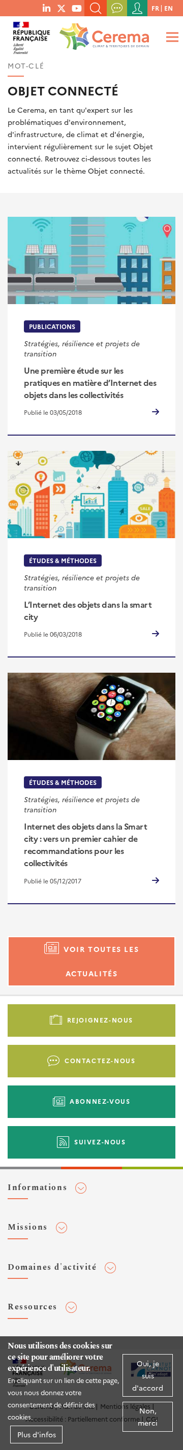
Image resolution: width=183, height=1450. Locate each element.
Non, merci (148, 1416)
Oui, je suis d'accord (147, 1375)
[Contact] (117, 8)
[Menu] (171, 37)
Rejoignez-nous (100, 1019)
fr (155, 8)
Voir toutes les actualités (101, 961)
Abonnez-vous (100, 1101)
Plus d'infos (36, 1434)
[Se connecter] (137, 8)
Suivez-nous (100, 1141)
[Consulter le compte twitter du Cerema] (61, 8)
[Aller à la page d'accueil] (102, 33)
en (168, 8)
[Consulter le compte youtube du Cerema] (77, 8)
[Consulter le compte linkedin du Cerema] (46, 8)
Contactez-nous (100, 1060)
